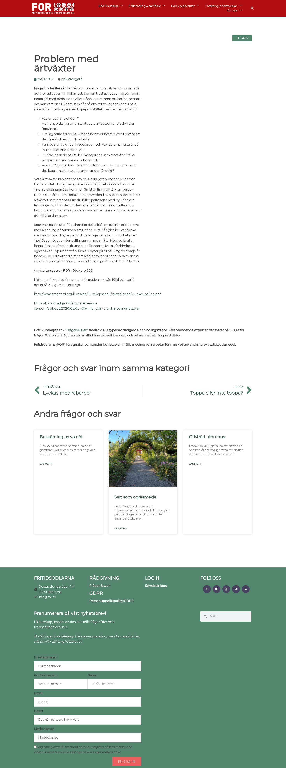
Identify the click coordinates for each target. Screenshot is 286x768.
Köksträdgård (71, 79)
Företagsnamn (45, 657)
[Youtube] (226, 589)
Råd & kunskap (108, 6)
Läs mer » (46, 463)
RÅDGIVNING (104, 578)
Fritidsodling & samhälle (145, 6)
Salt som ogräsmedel (136, 497)
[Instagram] (216, 589)
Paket (38, 711)
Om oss (232, 10)
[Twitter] (236, 589)
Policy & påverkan (183, 6)
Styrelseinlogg (156, 585)
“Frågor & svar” (76, 330)
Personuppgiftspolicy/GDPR (111, 601)
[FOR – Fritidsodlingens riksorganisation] (53, 8)
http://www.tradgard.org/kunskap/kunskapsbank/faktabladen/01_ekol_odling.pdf (97, 294)
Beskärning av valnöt (61, 436)
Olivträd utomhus (207, 436)
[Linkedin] (246, 589)
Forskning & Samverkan (221, 6)
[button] (252, 8)
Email (38, 693)
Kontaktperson (46, 675)
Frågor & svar (99, 585)
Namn (92, 675)
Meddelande (44, 729)
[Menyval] (207, 589)
